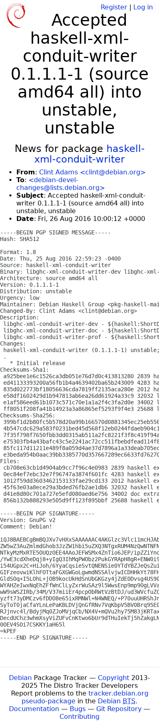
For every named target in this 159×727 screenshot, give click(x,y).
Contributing (79, 716)
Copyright (113, 678)
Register (114, 7)
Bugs (78, 709)
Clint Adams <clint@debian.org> (92, 172)
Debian (20, 678)
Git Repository (118, 709)
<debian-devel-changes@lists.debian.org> (60, 184)
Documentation (34, 709)
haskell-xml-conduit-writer (89, 154)
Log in (143, 7)
